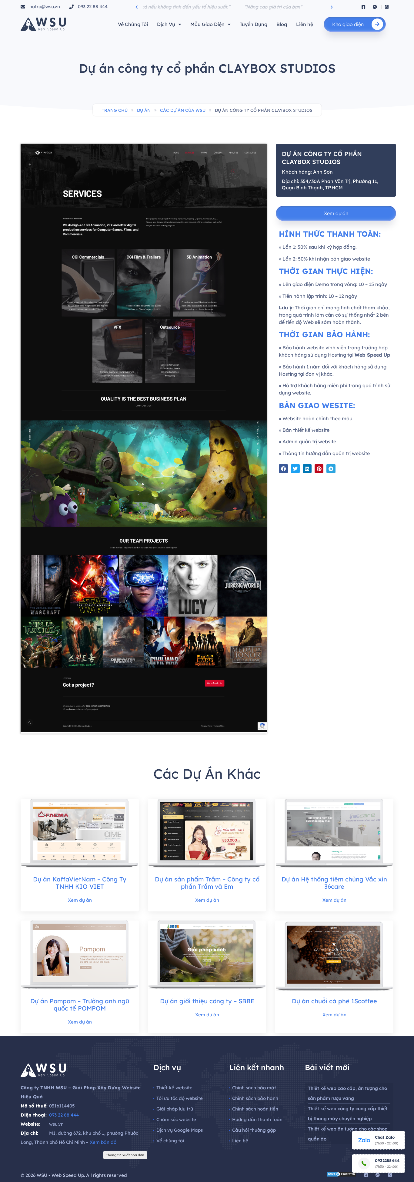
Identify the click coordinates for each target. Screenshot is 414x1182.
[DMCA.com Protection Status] (341, 1175)
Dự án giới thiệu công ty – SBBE (207, 1001)
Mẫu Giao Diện (207, 24)
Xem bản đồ (103, 1142)
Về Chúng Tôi (133, 24)
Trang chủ (115, 110)
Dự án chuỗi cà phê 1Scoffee (334, 1001)
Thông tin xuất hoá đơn (125, 1155)
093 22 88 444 (64, 1115)
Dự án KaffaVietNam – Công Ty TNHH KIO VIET (79, 882)
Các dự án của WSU (182, 110)
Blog (281, 24)
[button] (136, 7)
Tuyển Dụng (253, 24)
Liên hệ (304, 24)
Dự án (144, 110)
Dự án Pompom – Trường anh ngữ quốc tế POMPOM (79, 1004)
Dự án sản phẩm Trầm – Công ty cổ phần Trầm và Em (207, 882)
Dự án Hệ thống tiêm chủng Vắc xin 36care (334, 882)
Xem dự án (80, 900)
